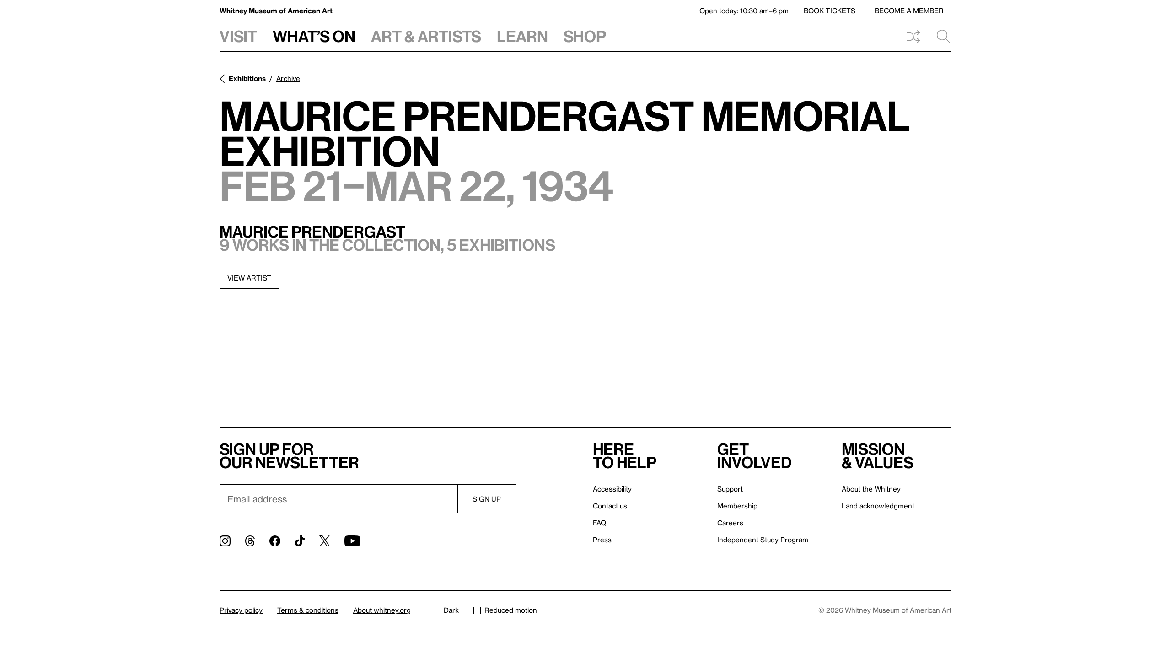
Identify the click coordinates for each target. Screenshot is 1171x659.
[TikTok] (300, 541)
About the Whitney (871, 489)
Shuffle (913, 36)
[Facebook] (275, 541)
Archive (288, 78)
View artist (249, 278)
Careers (730, 523)
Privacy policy (241, 610)
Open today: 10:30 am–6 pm (744, 10)
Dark (451, 610)
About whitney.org (382, 610)
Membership (737, 506)
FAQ (599, 523)
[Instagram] (225, 541)
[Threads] (250, 541)
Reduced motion (510, 610)
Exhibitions (247, 78)
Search (940, 36)
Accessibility (612, 489)
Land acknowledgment (878, 506)
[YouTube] (352, 541)
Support (730, 489)
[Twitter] (324, 541)
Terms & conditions (307, 610)
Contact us (610, 506)
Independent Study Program (762, 539)
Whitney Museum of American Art (276, 10)
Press (602, 539)
